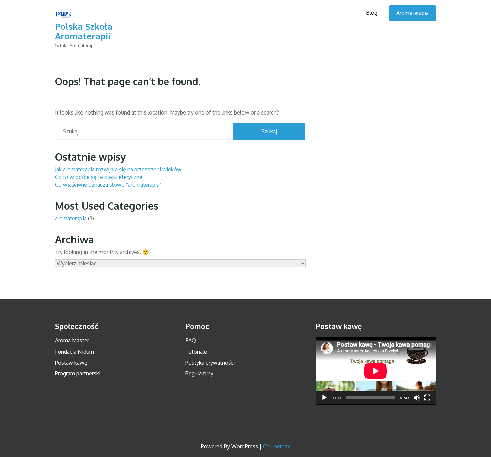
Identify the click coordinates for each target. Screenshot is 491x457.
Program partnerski (77, 373)
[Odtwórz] (324, 397)
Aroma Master (72, 340)
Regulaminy (199, 373)
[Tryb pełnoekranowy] (427, 397)
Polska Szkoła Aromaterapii (83, 31)
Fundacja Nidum (74, 351)
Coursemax (276, 446)
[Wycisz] (416, 397)
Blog (371, 12)
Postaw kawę (71, 362)
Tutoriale (196, 351)
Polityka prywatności (210, 362)
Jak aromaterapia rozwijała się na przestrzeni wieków (118, 169)
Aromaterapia (412, 13)
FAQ (190, 340)
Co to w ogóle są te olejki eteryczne (98, 177)
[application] (376, 371)
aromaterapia (71, 218)
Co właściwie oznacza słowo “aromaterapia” (108, 184)
